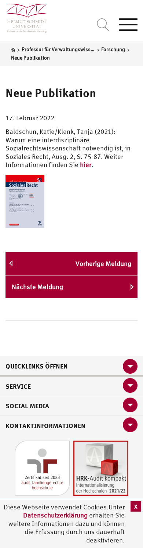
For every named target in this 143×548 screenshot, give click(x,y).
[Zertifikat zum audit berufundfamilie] (42, 467)
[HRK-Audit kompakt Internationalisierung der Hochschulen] (100, 467)
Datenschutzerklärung (55, 515)
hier (85, 164)
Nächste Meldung (37, 287)
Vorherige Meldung (103, 263)
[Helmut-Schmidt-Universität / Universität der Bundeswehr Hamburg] (23, 16)
